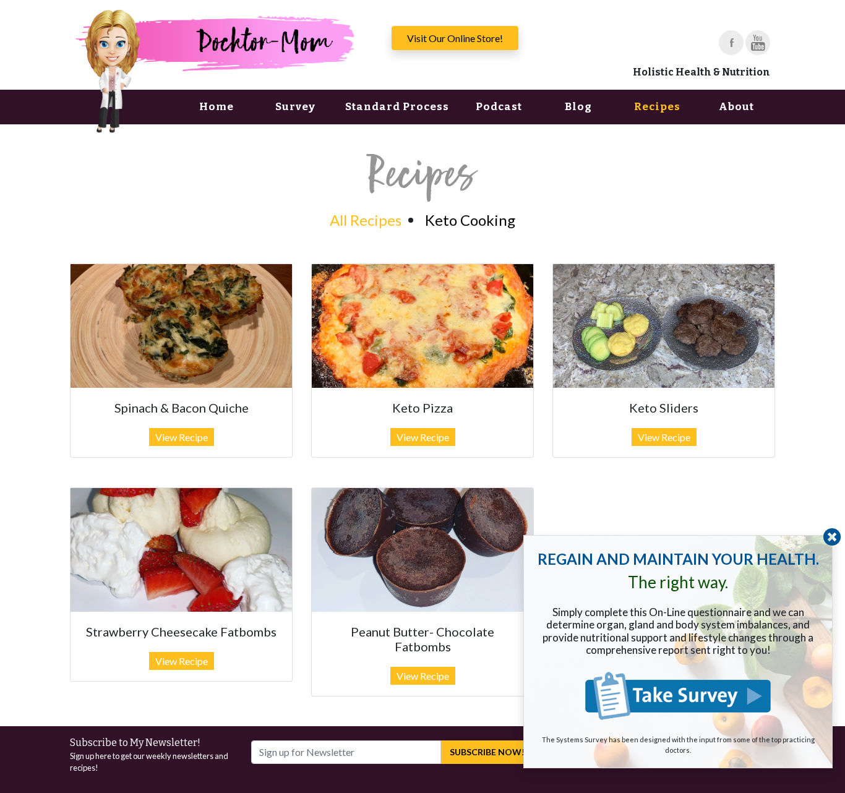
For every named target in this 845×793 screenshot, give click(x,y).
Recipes (657, 106)
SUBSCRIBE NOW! (487, 752)
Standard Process (397, 106)
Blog (578, 106)
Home (216, 106)
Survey (295, 106)
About (736, 106)
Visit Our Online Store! (455, 38)
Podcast (499, 106)
